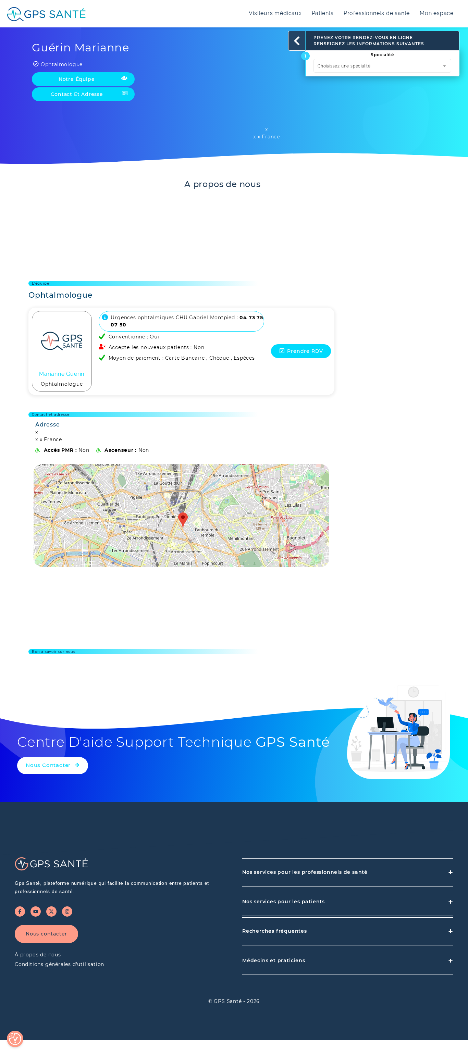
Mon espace (437, 13)
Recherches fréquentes (347, 931)
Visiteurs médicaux (275, 13)
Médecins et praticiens (347, 961)
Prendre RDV (305, 351)
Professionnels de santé (377, 13)
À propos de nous (38, 955)
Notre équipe (77, 79)
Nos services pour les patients (347, 902)
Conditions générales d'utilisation (59, 964)
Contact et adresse (77, 94)
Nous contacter (46, 934)
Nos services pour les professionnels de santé (347, 872)
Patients (323, 13)
